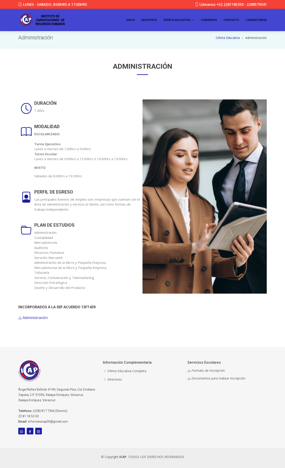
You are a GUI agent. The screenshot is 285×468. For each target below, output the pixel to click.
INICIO (130, 20)
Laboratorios (256, 20)
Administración (35, 317)
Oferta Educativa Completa (126, 371)
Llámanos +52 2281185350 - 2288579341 (233, 4)
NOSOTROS (149, 20)
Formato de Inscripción (208, 370)
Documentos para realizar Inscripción (218, 378)
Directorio (114, 379)
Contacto (231, 20)
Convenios (209, 20)
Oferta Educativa (228, 38)
